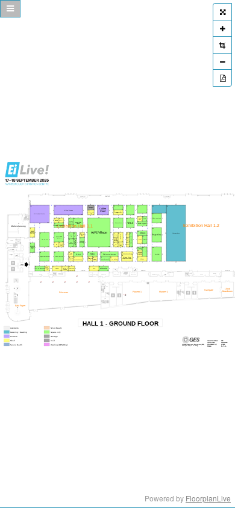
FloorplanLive (208, 498)
